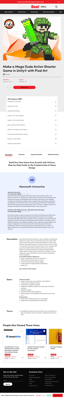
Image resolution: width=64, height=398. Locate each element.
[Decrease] (4, 87)
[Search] (56, 6)
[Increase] (10, 87)
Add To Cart (24, 87)
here (22, 295)
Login (30, 379)
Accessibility (48, 379)
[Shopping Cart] (59, 7)
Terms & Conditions (50, 377)
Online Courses (22, 12)
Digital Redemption (34, 377)
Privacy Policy (33, 385)
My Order (32, 375)
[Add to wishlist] (60, 65)
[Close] (59, 2)
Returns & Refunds (50, 375)
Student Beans (49, 385)
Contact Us (32, 381)
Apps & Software (9, 12)
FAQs (30, 383)
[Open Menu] (4, 6)
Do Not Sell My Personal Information (52, 382)
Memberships (34, 12)
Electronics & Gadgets (48, 12)
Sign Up (8, 384)
